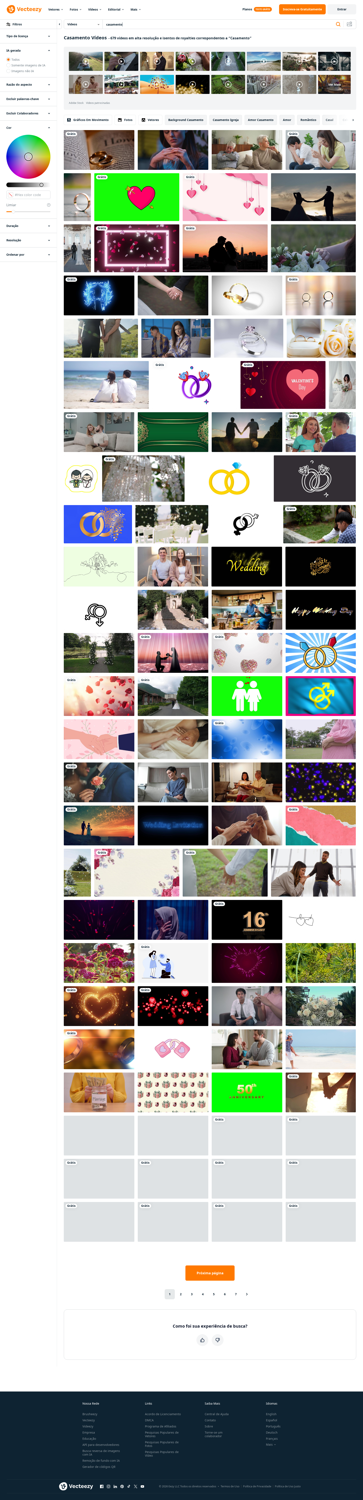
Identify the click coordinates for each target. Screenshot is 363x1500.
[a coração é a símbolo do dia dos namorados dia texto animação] (283, 385)
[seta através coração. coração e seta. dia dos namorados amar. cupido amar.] (136, 197)
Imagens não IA (22, 71)
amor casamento (261, 120)
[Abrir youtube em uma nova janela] (142, 1486)
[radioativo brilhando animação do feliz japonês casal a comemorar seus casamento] (81, 478)
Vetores (54, 9)
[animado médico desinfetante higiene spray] (99, 610)
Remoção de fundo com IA (101, 1461)
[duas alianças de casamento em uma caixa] (321, 338)
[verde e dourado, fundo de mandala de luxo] (173, 432)
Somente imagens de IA (28, 65)
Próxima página (210, 1273)
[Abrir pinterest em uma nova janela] (122, 1486)
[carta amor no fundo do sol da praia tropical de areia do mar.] (247, 1222)
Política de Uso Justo (288, 1486)
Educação (89, 1439)
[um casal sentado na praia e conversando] (106, 385)
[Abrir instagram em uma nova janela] (108, 1486)
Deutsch (272, 1432)
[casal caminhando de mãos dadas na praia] (321, 1092)
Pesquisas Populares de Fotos (162, 1444)
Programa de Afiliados (160, 1426)
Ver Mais (334, 84)
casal (329, 120)
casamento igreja (226, 120)
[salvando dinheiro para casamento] (99, 1092)
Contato (210, 1420)
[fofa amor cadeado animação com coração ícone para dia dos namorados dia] (173, 1049)
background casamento (185, 120)
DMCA (149, 1420)
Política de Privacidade (257, 1486)
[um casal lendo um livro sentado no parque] (321, 1179)
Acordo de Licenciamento (163, 1414)
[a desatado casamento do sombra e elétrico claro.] (321, 782)
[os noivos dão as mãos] (173, 295)
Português (273, 1426)
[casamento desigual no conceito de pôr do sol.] (247, 432)
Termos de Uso (230, 1486)
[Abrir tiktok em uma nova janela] (129, 1486)
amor (287, 120)
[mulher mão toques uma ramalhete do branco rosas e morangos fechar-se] (313, 248)
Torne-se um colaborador (214, 1434)
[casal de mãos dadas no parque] (225, 873)
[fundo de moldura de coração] (136, 248)
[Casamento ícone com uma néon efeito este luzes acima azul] (99, 295)
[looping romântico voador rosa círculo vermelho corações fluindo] (173, 1006)
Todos (15, 60)
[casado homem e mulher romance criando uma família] (247, 696)
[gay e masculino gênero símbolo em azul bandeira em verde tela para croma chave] (321, 696)
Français (272, 1439)
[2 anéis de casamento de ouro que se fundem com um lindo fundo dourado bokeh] (99, 1049)
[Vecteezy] (24, 9)
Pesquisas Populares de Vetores (162, 1434)
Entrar (341, 9)
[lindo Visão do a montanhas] (173, 696)
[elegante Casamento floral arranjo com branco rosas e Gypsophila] (321, 1006)
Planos (247, 9)
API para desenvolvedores (100, 1445)
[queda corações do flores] (247, 653)
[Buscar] (338, 24)
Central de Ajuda (217, 1414)
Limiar (11, 205)
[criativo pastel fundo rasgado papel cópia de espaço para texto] (321, 825)
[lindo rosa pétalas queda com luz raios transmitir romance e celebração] (99, 696)
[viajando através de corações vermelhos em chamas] (247, 1179)
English (271, 1414)
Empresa (88, 1432)
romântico (308, 120)
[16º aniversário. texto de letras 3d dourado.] (247, 920)
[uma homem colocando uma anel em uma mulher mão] (99, 1179)
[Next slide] (349, 120)
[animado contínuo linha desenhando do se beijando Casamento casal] (99, 567)
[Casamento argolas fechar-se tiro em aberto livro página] (99, 150)
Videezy (87, 1426)
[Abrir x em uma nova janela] (135, 1486)
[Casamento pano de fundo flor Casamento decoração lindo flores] (136, 873)
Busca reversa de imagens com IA (101, 1452)
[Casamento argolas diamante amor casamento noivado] (315, 478)
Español (271, 1420)
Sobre (209, 1426)
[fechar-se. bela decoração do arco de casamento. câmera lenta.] (143, 478)
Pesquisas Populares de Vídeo (162, 1453)
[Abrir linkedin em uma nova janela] (115, 1486)
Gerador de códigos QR (98, 1467)
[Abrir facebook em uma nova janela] (101, 1486)
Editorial (114, 9)
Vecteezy (88, 1420)
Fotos (74, 9)
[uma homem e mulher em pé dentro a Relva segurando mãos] (101, 338)
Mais (134, 9)
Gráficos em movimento (91, 120)
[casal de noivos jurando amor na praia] (173, 653)
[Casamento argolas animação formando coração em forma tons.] (247, 295)
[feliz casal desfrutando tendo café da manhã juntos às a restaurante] (321, 432)
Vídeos (93, 9)
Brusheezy (89, 1414)
